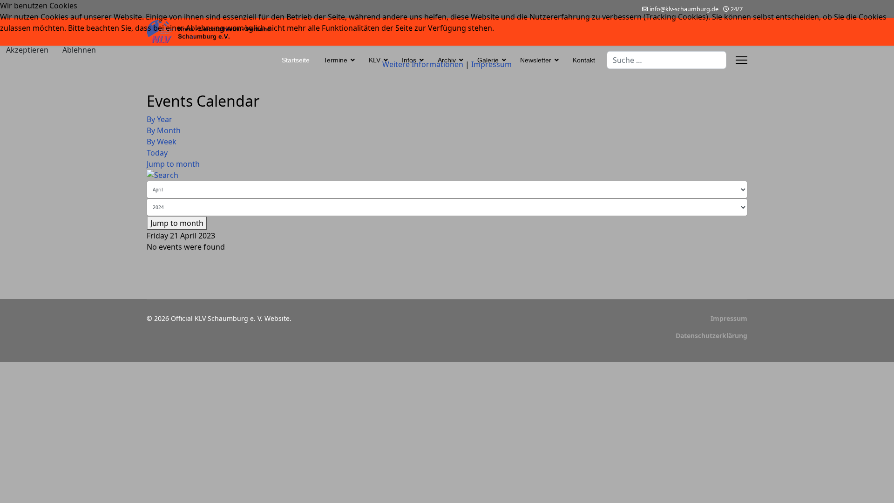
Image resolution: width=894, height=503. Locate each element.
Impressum (729, 318)
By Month (164, 130)
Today (157, 153)
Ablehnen (79, 50)
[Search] (447, 175)
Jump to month (173, 164)
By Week (161, 141)
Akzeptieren (27, 50)
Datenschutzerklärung (711, 335)
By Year (159, 119)
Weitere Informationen (422, 64)
